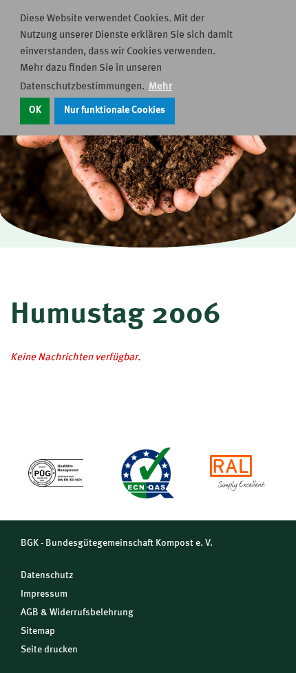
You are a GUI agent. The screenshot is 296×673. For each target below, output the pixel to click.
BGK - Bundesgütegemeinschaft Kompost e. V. (117, 543)
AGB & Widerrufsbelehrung (77, 612)
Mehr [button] (160, 87)
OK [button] (35, 110)
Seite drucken (49, 649)
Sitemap (38, 631)
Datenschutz (47, 575)
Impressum (44, 594)
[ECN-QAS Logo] (146, 473)
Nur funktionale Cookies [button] (114, 110)
